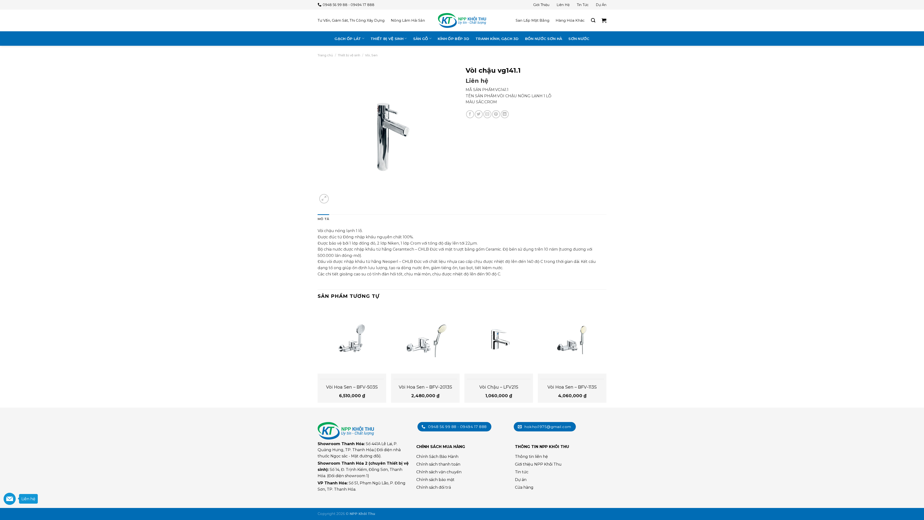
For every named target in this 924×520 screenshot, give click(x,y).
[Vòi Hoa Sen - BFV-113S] (572, 339)
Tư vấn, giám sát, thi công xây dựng (351, 20)
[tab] (323, 219)
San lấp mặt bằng (532, 20)
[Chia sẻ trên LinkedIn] (505, 114)
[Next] (606, 356)
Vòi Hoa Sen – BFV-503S (352, 387)
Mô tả (323, 219)
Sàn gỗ (420, 38)
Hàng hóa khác (570, 20)
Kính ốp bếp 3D (453, 38)
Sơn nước (578, 38)
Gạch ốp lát (347, 38)
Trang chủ (325, 55)
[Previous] (317, 356)
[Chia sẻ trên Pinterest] (496, 114)
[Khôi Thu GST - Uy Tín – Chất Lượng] (462, 20)
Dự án (601, 5)
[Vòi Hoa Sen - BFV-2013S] (425, 339)
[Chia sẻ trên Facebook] (470, 114)
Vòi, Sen (371, 55)
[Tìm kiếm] (593, 20)
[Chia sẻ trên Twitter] (479, 114)
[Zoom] (324, 198)
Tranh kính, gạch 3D (497, 38)
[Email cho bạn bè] (487, 114)
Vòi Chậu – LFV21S (498, 387)
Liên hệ (563, 5)
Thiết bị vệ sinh (387, 38)
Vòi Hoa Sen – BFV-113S (572, 387)
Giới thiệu (541, 5)
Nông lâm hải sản (408, 20)
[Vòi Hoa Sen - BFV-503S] (352, 339)
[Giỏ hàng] (604, 20)
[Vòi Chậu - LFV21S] (498, 339)
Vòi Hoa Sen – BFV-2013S (425, 387)
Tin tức (583, 5)
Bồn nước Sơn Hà (543, 38)
